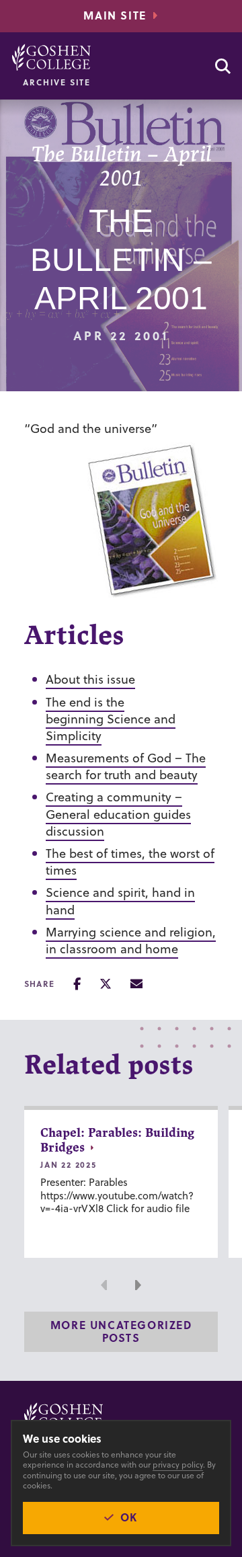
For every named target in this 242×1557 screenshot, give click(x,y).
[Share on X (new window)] (105, 983)
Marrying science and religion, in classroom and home (131, 940)
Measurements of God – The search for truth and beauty (126, 766)
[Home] (51, 57)
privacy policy (178, 1464)
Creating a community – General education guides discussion (118, 814)
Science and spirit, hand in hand (120, 901)
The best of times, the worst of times (130, 862)
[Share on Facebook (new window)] (77, 983)
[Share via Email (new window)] (136, 983)
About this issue (90, 679)
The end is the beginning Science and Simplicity (110, 719)
